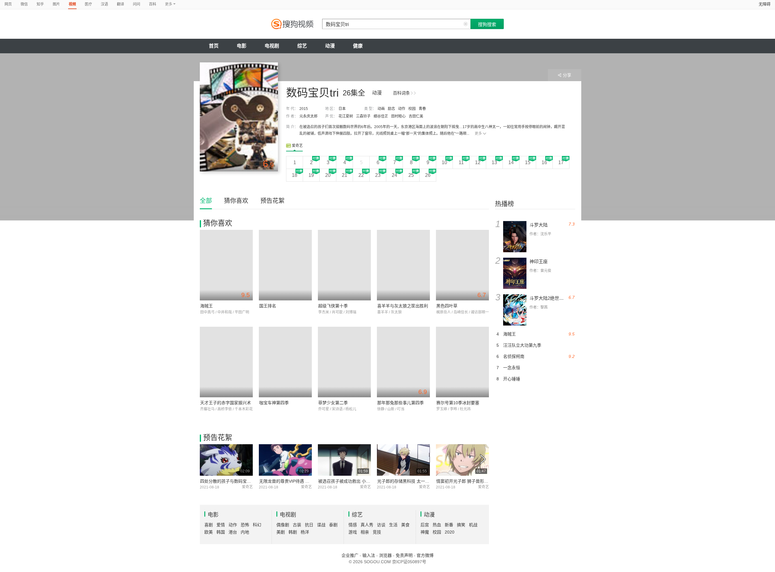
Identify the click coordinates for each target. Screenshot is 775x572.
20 (328, 175)
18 (294, 175)
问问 (136, 4)
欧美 (208, 532)
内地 (245, 532)
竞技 (377, 532)
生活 (393, 524)
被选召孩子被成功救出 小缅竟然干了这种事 (359, 481)
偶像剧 (282, 524)
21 (344, 175)
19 (311, 175)
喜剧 (208, 524)
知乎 (40, 4)
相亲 (365, 532)
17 (561, 162)
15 (527, 162)
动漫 (330, 45)
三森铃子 (363, 116)
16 (544, 162)
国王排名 (267, 305)
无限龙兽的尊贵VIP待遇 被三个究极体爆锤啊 (301, 481)
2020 (449, 532)
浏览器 (385, 555)
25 (411, 175)
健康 (358, 45)
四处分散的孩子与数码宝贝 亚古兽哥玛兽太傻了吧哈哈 (251, 481)
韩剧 (293, 532)
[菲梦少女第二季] (344, 362)
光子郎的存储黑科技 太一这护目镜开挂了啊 (418, 481)
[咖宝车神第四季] (285, 362)
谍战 (321, 524)
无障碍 (764, 4)
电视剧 (272, 45)
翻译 (120, 4)
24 (394, 175)
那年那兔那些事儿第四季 (400, 402)
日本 (342, 109)
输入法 (368, 555)
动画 (381, 109)
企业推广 (349, 555)
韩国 (220, 532)
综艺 (302, 45)
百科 (152, 4)
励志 (391, 109)
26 (427, 175)
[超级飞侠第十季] (344, 265)
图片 (56, 4)
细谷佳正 (381, 116)
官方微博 (425, 555)
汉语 (104, 4)
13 (494, 162)
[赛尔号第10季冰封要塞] (462, 362)
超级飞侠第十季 (333, 305)
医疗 (88, 4)
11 (461, 162)
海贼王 (206, 305)
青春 (422, 109)
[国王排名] (285, 265)
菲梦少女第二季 (333, 402)
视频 (72, 4)
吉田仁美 (416, 116)
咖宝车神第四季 (274, 402)
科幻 (257, 524)
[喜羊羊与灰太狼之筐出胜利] (403, 265)
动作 (401, 109)
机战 (473, 524)
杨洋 (305, 532)
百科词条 (401, 93)
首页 (214, 45)
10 (444, 162)
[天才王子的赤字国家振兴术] (226, 362)
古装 (297, 524)
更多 (478, 133)
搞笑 (461, 524)
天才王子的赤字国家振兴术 (225, 402)
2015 (303, 109)
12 (477, 162)
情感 (352, 524)
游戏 (352, 532)
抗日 (309, 524)
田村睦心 (398, 116)
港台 (233, 532)
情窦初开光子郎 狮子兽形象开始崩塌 (470, 481)
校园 (412, 109)
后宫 (424, 524)
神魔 (424, 532)
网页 (8, 4)
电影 (241, 45)
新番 (449, 524)
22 (361, 175)
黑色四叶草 (446, 305)
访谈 (381, 524)
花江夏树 (345, 116)
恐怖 (245, 524)
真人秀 (367, 524)
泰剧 (333, 524)
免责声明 (404, 555)
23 (378, 175)
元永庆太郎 (308, 116)
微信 (24, 4)
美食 (405, 524)
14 (511, 162)
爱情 (220, 524)
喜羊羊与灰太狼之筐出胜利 (402, 305)
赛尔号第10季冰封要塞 (457, 402)
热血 (437, 524)
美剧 (280, 532)
